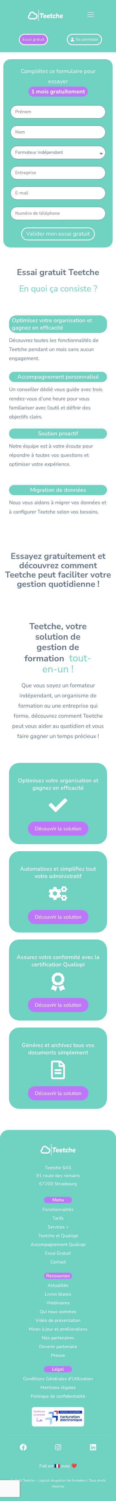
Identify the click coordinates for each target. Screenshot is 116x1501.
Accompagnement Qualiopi (58, 1244)
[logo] (45, 15)
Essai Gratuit (58, 1253)
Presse (58, 1355)
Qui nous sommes (58, 1312)
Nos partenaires (58, 1338)
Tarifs (58, 1218)
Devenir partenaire (58, 1347)
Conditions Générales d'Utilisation (58, 1379)
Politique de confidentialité (58, 1396)
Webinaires (58, 1303)
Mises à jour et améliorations (58, 1329)
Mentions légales (58, 1387)
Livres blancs (58, 1294)
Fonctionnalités (58, 1209)
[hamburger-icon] (90, 15)
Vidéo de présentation (58, 1320)
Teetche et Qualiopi (58, 1236)
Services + (58, 1227)
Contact (58, 1262)
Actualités (58, 1285)
